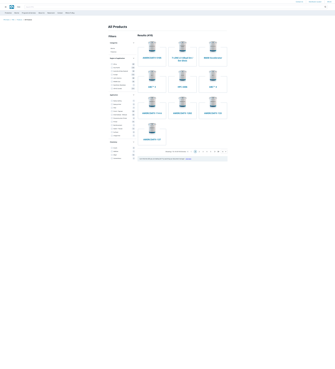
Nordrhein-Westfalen (119, 85)
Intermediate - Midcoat (120, 115)
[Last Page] (218, 151)
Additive (115, 151)
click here (188, 159)
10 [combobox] (222, 151)
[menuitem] (8, 13)
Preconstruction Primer (120, 118)
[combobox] (176, 7)
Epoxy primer (117, 104)
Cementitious (117, 158)
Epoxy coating (117, 101)
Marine (113, 48)
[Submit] (325, 7)
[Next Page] (215, 151)
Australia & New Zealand (120, 71)
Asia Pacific (116, 67)
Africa (115, 64)
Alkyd (115, 155)
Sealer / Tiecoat (117, 128)
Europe (115, 74)
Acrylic (115, 148)
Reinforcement (117, 125)
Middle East (116, 81)
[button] (122, 43)
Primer (115, 122)
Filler (114, 108)
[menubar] (39, 13)
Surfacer (115, 132)
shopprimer (116, 135)
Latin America (117, 78)
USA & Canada (117, 88)
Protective (113, 52)
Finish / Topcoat (118, 111)
